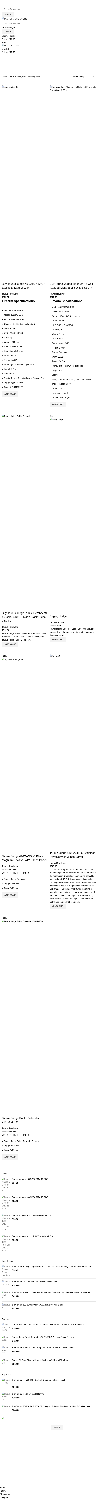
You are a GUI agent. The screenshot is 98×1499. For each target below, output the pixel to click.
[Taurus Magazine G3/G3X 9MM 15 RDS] (6, 1203)
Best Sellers (9, 63)
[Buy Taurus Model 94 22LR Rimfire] (6, 1397)
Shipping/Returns (59, 1467)
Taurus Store (7, 1472)
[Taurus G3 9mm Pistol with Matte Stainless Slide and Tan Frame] (6, 1362)
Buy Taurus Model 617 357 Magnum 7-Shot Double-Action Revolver (43, 1348)
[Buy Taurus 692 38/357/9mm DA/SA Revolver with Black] (6, 1306)
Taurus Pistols (8, 1462)
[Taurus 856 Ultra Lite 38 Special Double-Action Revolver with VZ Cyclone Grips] (6, 1327)
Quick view (5, 400)
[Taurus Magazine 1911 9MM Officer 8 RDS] (6, 1222)
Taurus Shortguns (10, 1467)
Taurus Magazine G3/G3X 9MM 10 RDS (30, 1179)
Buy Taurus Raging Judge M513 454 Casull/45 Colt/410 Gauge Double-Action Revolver (51, 1266)
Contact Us (56, 1472)
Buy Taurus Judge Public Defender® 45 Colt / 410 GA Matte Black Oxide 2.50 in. (24, 616)
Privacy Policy (57, 1477)
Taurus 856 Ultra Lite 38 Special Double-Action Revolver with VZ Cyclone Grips (48, 1325)
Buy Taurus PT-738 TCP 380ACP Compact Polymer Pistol (38, 1380)
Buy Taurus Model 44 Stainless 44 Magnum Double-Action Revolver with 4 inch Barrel (51, 1292)
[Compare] (5, 279)
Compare (6, 1481)
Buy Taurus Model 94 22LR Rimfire (28, 1394)
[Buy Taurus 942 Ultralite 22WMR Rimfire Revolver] (6, 1283)
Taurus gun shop (9, 1477)
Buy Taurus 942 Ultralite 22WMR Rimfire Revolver (34, 1282)
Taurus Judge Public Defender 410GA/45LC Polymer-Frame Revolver (43, 1337)
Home (5, 76)
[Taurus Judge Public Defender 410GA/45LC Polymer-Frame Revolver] (6, 1339)
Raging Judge (58, 616)
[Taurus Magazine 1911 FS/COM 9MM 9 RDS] (6, 1243)
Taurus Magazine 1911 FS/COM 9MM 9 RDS (32, 1236)
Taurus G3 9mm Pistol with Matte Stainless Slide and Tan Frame (41, 1360)
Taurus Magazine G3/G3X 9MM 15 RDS (30, 1197)
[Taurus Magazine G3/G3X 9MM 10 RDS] (6, 1185)
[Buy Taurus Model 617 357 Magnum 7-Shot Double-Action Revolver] (6, 1350)
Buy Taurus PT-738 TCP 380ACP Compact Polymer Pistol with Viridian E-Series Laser (51, 1406)
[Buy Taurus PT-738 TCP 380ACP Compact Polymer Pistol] (6, 1384)
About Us (55, 1462)
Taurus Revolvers (10, 294)
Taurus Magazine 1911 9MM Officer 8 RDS (31, 1215)
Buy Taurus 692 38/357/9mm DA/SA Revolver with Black (37, 1305)
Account (54, 1458)
